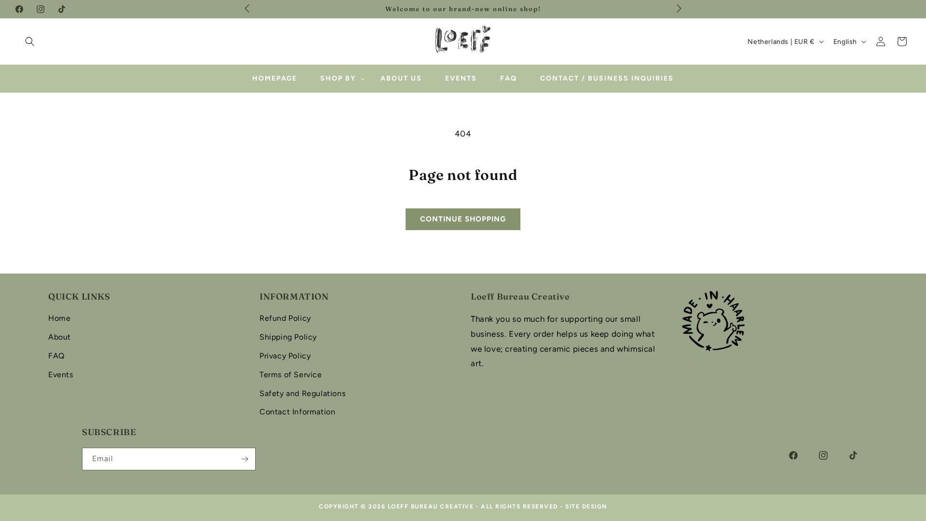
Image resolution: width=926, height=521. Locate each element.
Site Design (586, 506)
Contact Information (297, 411)
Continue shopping (463, 219)
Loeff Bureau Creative (431, 506)
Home (59, 318)
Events (60, 374)
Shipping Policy (288, 337)
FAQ (56, 355)
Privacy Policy (285, 355)
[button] (30, 41)
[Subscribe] (244, 459)
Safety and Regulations (302, 393)
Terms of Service (290, 374)
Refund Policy (285, 318)
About (59, 337)
